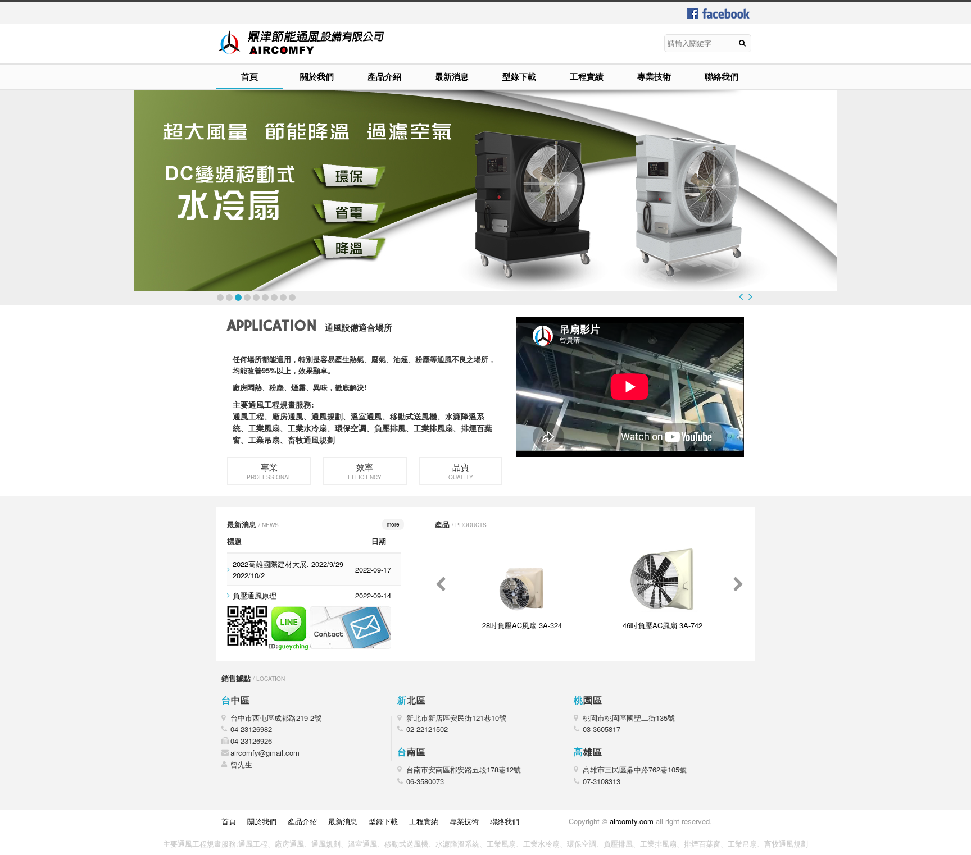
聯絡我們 (721, 76)
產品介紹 (384, 76)
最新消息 (452, 76)
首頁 (249, 76)
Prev (741, 296)
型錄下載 (519, 76)
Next (750, 296)
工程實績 (587, 76)
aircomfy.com (632, 821)
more (393, 524)
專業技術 (654, 76)
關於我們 (317, 76)
